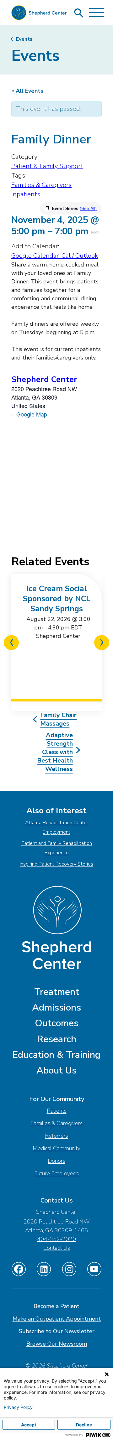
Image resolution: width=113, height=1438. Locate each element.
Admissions (56, 1007)
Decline (84, 1424)
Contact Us (56, 1248)
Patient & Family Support (47, 166)
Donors (56, 1161)
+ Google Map (29, 414)
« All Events (27, 91)
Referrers (56, 1136)
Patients (57, 1111)
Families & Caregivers (41, 185)
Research (56, 1039)
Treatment (56, 991)
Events (24, 39)
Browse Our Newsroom (56, 1343)
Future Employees (56, 1173)
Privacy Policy (18, 1407)
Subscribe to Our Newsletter (56, 1331)
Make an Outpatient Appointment (57, 1318)
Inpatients (25, 194)
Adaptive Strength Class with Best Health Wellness (55, 752)
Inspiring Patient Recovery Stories (56, 864)
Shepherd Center (44, 379)
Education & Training (56, 1054)
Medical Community (56, 1148)
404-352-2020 (56, 1239)
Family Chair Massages (58, 719)
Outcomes (56, 1023)
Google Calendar (35, 255)
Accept (28, 1424)
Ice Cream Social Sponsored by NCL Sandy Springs (56, 598)
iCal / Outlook (79, 255)
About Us (56, 1070)
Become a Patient (56, 1306)
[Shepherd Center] (39, 14)
